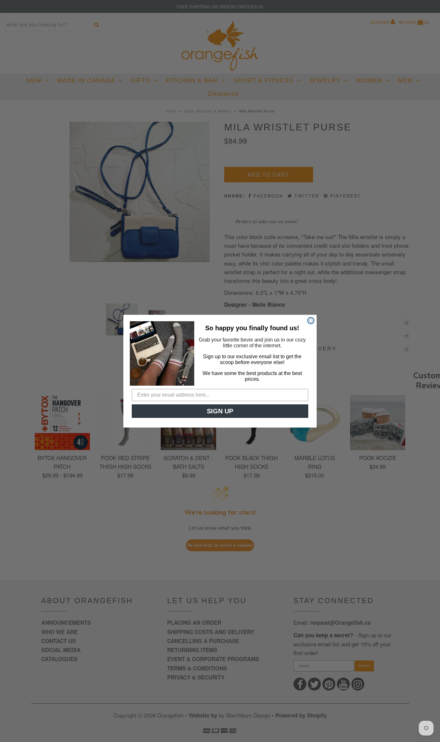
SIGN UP (220, 411)
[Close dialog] (311, 320)
